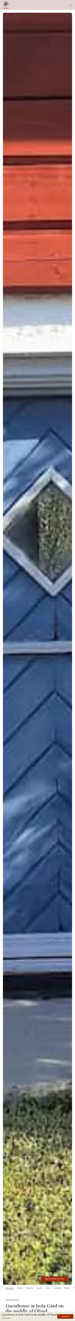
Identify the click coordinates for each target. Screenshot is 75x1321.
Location (39, 1288)
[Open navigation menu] (71, 5)
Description (9, 1288)
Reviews (67, 1288)
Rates (48, 1288)
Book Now (65, 1316)
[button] (1, 1288)
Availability (57, 1288)
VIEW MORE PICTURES (56, 1279)
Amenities (29, 1288)
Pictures (20, 1288)
